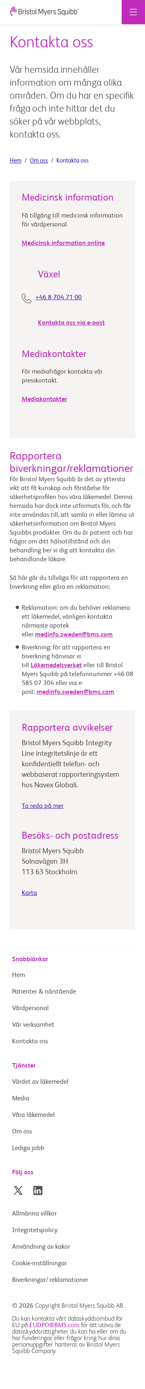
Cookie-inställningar (40, 1263)
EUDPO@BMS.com (54, 1325)
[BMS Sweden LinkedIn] (38, 1190)
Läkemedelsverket (56, 665)
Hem (15, 161)
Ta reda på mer (43, 806)
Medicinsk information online (63, 243)
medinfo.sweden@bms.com (74, 635)
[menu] (133, 12)
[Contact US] (28, 300)
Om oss (39, 161)
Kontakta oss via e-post (71, 323)
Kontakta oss (30, 1041)
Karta (29, 893)
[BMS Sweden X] (18, 1190)
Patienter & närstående (44, 992)
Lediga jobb (28, 1148)
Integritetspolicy (35, 1230)
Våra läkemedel (33, 1115)
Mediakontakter (44, 399)
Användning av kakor (41, 1247)
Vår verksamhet (33, 1025)
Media (20, 1098)
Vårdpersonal (30, 1008)
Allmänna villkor (34, 1214)
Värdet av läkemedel (40, 1082)
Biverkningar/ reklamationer (50, 1280)
